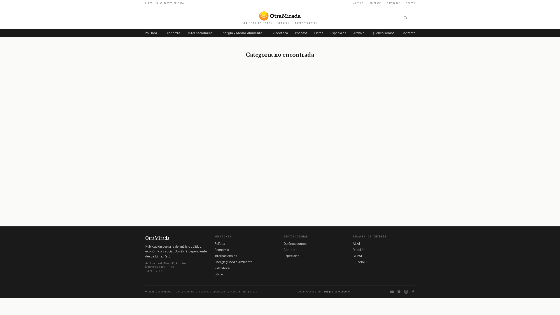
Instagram (393, 3)
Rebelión (359, 250)
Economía (172, 33)
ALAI (356, 243)
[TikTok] (413, 292)
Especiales (338, 33)
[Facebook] (399, 292)
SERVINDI (360, 262)
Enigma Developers (337, 291)
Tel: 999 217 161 (155, 271)
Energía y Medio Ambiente (241, 33)
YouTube (358, 3)
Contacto (409, 33)
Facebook (375, 3)
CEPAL (358, 256)
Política (151, 33)
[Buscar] (406, 18)
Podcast (301, 33)
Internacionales (200, 33)
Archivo (358, 33)
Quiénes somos (383, 33)
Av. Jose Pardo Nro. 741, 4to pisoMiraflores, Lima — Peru (165, 265)
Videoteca (280, 33)
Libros (318, 33)
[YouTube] (392, 292)
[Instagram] (406, 292)
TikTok (410, 3)
